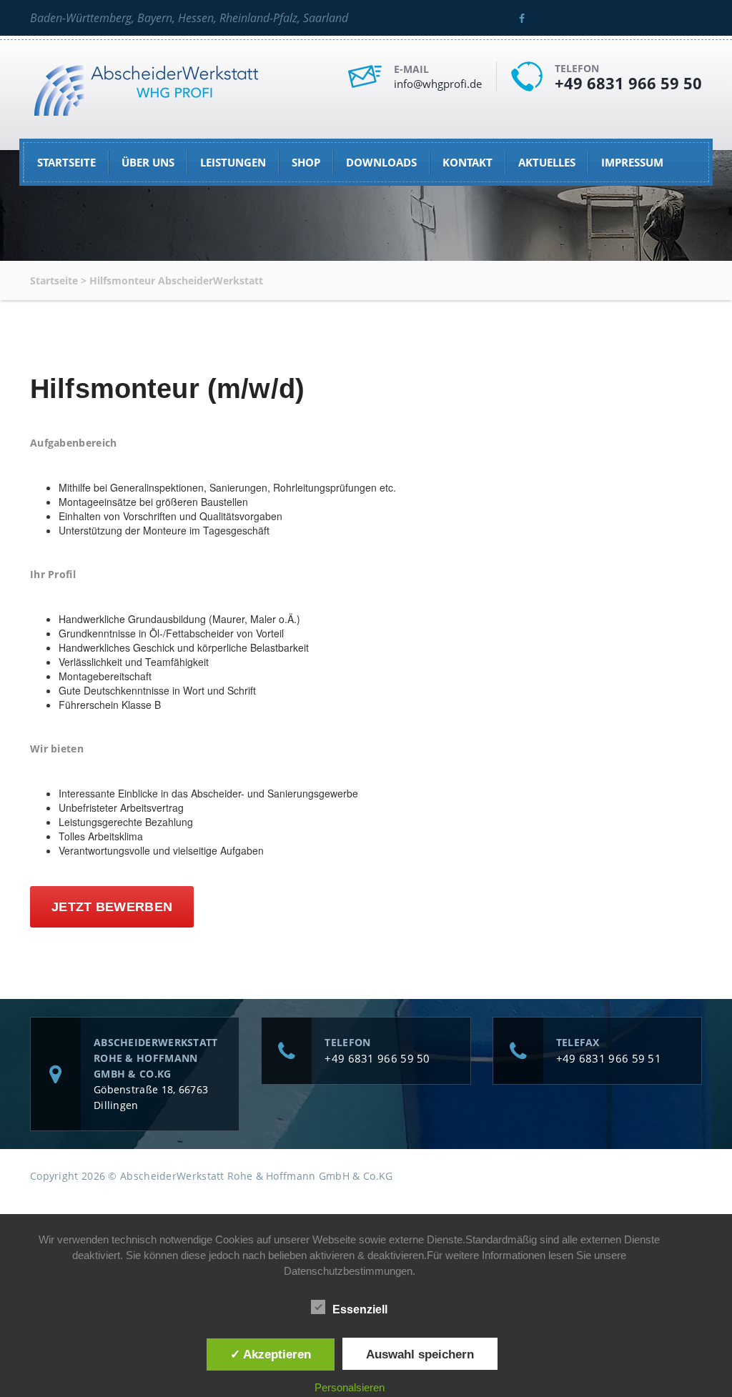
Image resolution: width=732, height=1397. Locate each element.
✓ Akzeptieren (270, 1354)
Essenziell (359, 1309)
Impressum (632, 162)
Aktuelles (546, 162)
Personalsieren (350, 1387)
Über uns (148, 162)
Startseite (66, 162)
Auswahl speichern (420, 1354)
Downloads (381, 162)
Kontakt (467, 162)
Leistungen (233, 162)
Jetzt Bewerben (111, 907)
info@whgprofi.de (438, 83)
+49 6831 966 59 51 (608, 1058)
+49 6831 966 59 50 (628, 83)
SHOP (306, 162)
